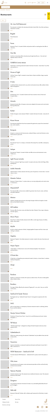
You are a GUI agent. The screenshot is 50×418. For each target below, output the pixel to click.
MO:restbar (14, 207)
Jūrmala (13, 101)
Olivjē (12, 265)
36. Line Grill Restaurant (18, 24)
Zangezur (13, 380)
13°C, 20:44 (32, 2)
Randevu (13, 284)
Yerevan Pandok (15, 371)
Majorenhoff (14, 188)
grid (45, 14)
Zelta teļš (13, 390)
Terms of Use (17, 399)
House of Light (15, 72)
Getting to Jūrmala (5, 402)
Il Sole (12, 82)
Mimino (12, 197)
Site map (16, 402)
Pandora (13, 275)
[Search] (25, 3)
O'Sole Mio (14, 255)
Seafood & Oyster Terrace (19, 294)
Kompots (13, 130)
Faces (12, 43)
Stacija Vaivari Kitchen (17, 313)
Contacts (4, 399)
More (11, 30)
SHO (12, 303)
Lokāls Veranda (15, 169)
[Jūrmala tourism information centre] (4, 3)
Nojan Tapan (14, 246)
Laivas (12, 140)
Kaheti (12, 111)
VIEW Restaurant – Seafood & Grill (22, 352)
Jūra (11, 91)
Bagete (12, 34)
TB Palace (13, 323)
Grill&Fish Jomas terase (18, 63)
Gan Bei (13, 53)
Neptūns (13, 236)
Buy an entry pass (5, 7)
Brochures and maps (6, 404)
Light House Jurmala (17, 159)
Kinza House (14, 120)
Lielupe (12, 149)
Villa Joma (13, 361)
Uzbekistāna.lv (15, 332)
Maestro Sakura (15, 178)
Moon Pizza (14, 217)
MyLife (12, 226)
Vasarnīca (13, 342)
